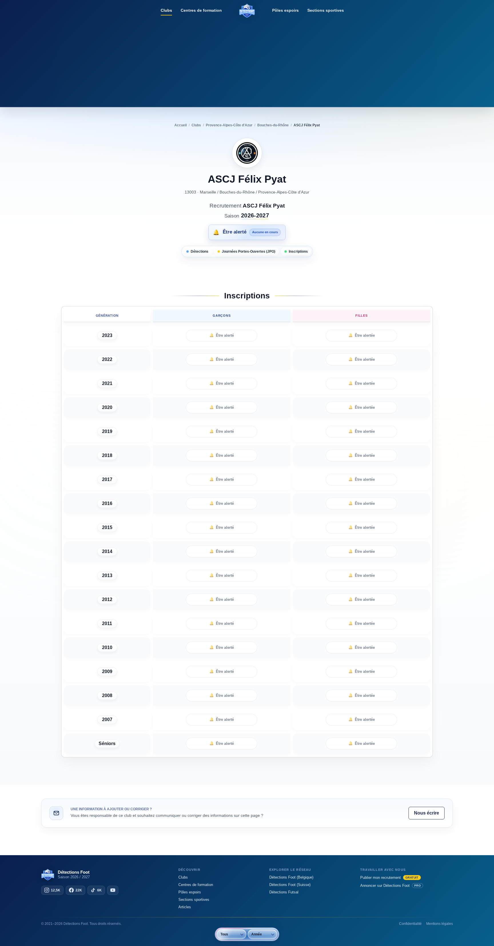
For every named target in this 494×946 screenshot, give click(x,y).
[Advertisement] (247, 61)
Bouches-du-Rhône (237, 192)
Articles (184, 907)
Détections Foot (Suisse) (289, 885)
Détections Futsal (283, 892)
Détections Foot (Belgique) (291, 877)
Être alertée (361, 335)
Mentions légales (439, 923)
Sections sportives (325, 10)
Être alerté (221, 335)
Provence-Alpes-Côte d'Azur (283, 192)
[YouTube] (112, 890)
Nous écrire (426, 813)
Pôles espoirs (285, 10)
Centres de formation (201, 10)
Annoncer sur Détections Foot (390, 885)
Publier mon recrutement (389, 877)
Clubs (166, 10)
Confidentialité (410, 923)
